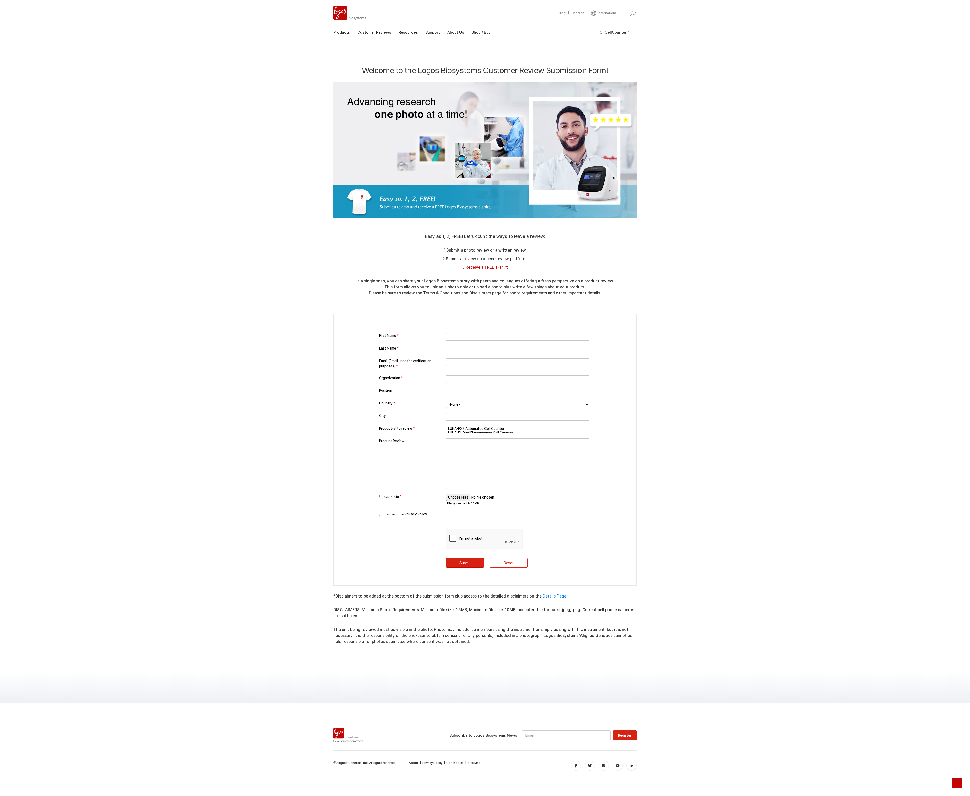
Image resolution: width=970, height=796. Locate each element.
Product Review (391, 441)
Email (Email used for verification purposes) (405, 363)
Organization (391, 378)
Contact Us (455, 763)
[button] (603, 13)
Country (387, 403)
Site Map (474, 763)
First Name (389, 336)
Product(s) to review (397, 428)
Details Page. (555, 596)
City (382, 416)
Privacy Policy (416, 514)
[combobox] (517, 404)
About (413, 763)
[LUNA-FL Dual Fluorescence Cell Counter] (518, 433)
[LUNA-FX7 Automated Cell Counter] (518, 429)
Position (385, 390)
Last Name (389, 348)
